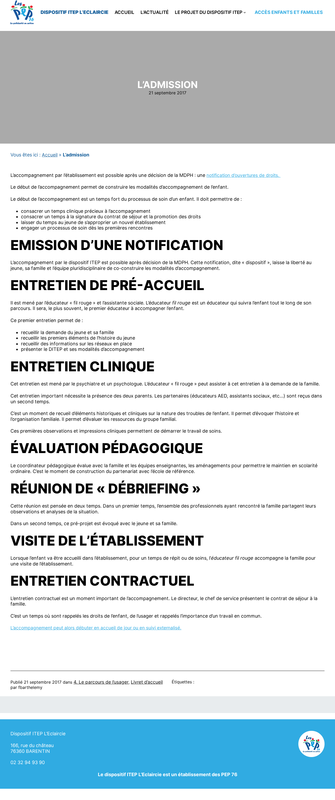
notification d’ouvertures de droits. (243, 175)
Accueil (50, 154)
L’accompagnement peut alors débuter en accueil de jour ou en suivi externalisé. (95, 627)
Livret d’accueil (147, 682)
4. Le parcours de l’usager (101, 682)
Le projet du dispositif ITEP (208, 12)
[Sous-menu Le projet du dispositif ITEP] (244, 12)
